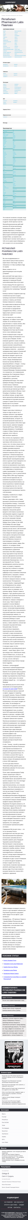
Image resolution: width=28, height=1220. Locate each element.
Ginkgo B (5, 1174)
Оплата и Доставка (10, 1204)
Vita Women (5, 1133)
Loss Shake (5, 1142)
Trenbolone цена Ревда (10, 970)
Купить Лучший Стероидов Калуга (10, 1187)
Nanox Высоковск (6, 1184)
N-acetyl (4, 1116)
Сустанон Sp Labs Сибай (10, 688)
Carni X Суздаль (8, 1176)
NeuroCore (5, 1131)
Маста (3, 1114)
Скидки (21, 1204)
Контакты (17, 1207)
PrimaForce (5, 1119)
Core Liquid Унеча (5, 1170)
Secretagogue (5, 1128)
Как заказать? (19, 1202)
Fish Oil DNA (5, 1122)
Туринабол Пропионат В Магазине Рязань (11, 1181)
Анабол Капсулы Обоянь (11, 967)
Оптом (10, 1207)
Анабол (4, 1136)
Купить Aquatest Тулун (10, 960)
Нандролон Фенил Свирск (11, 973)
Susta (3, 1125)
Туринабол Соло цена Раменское (13, 963)
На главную (8, 1202)
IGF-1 (3, 1139)
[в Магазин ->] (14, 1068)
